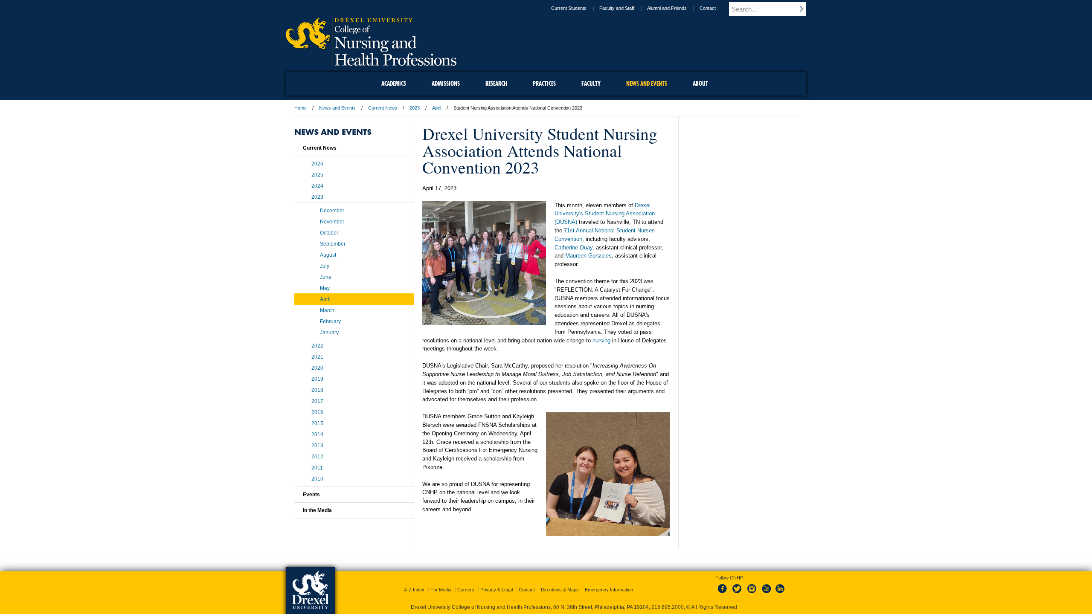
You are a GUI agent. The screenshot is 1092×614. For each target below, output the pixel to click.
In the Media (317, 510)
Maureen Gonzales (588, 255)
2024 (317, 186)
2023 (415, 107)
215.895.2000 (667, 607)
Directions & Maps (560, 589)
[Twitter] (738, 593)
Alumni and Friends (667, 8)
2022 (317, 346)
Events (311, 495)
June (325, 277)
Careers (465, 589)
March (327, 310)
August (328, 255)
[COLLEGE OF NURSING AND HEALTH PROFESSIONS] (371, 63)
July (324, 266)
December (332, 211)
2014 (317, 434)
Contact (708, 8)
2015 (317, 423)
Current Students (569, 8)
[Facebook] (723, 593)
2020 (317, 368)
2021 (317, 357)
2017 (317, 401)
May (325, 288)
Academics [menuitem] (393, 83)
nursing (601, 340)
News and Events (337, 107)
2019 (317, 379)
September (333, 244)
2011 (317, 468)
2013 (317, 446)
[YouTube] (766, 593)
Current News (382, 107)
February (330, 321)
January (329, 333)
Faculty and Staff (616, 8)
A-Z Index (414, 589)
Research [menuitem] (496, 83)
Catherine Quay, (574, 247)
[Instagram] (752, 593)
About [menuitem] (700, 83)
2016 (317, 412)
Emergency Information (609, 589)
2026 (317, 164)
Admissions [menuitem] (446, 83)
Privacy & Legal (496, 589)
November (332, 222)
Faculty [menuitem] (591, 83)
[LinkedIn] (780, 593)
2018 (317, 390)
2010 (317, 479)
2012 (317, 457)
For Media (440, 589)
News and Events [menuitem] (646, 83)
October (329, 233)
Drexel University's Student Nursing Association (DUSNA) (605, 214)
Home (300, 107)
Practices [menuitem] (544, 83)
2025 (317, 175)
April (436, 107)
